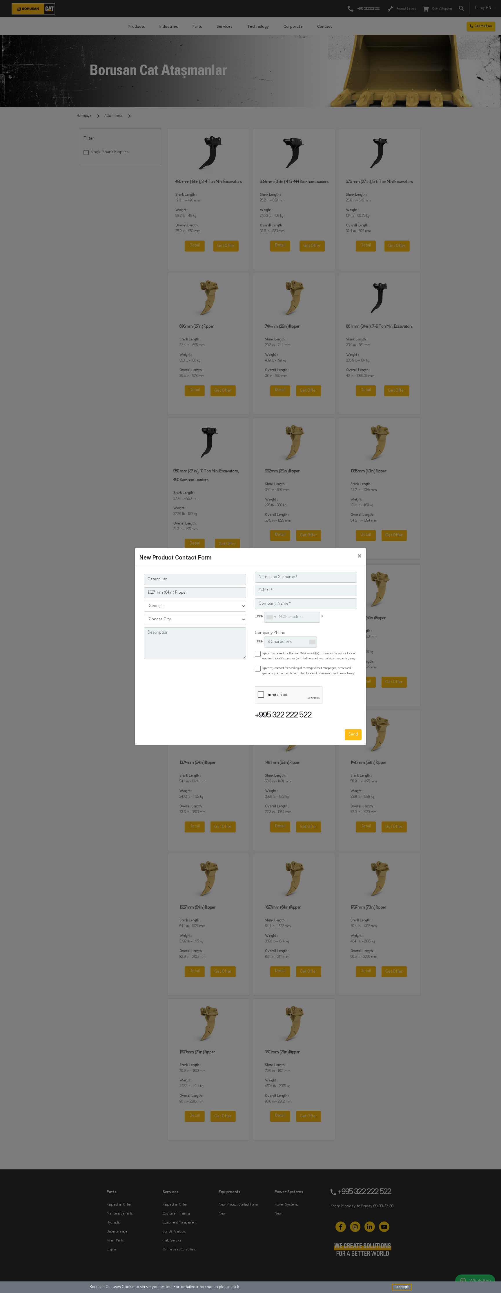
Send (353, 734)
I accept (402, 1287)
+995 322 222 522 (283, 715)
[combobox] (271, 617)
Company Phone (270, 633)
